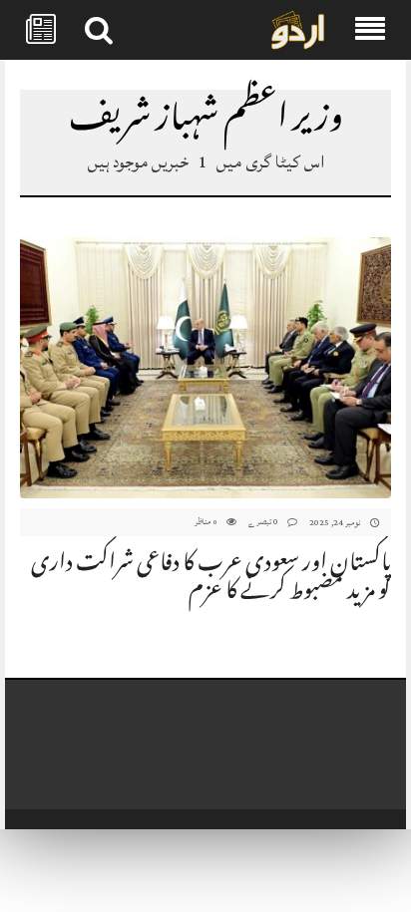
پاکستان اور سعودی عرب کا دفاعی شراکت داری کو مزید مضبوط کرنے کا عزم (211, 579)
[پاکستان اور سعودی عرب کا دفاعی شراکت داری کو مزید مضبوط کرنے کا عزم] (205, 369)
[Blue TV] (297, 31)
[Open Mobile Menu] (370, 30)
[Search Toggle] (99, 30)
